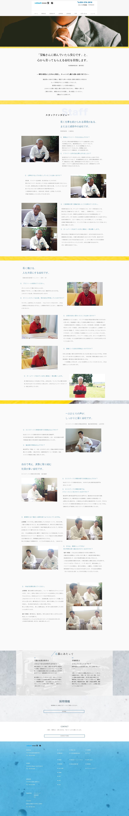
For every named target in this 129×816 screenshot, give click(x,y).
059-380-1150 (32, 806)
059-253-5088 (32, 768)
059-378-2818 (32, 755)
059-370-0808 (32, 784)
